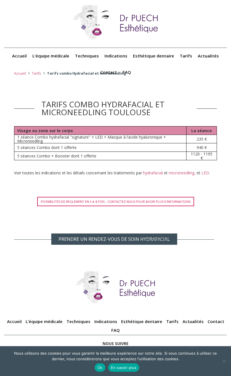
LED (205, 172)
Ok (100, 367)
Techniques (87, 56)
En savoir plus (124, 367)
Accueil (19, 56)
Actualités (208, 56)
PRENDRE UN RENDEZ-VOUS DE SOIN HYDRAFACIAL (114, 239)
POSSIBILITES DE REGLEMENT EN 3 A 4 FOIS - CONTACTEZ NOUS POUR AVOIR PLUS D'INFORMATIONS (115, 201)
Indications (116, 56)
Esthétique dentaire (153, 56)
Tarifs (186, 56)
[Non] (224, 361)
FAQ (127, 72)
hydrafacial (153, 172)
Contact (108, 72)
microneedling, (182, 172)
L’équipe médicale (50, 56)
